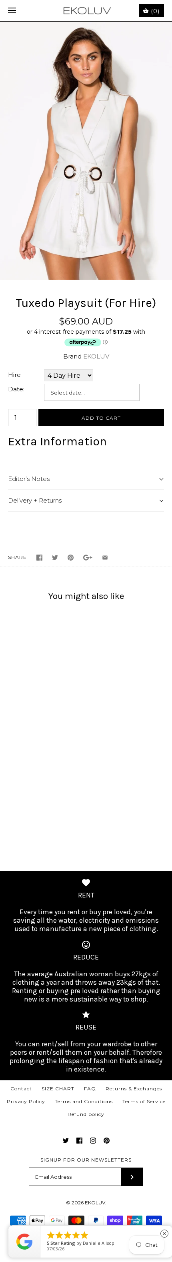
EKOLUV (96, 356)
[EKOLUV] (86, 10)
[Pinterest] (107, 1141)
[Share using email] (105, 558)
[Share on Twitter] (55, 558)
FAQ (90, 1089)
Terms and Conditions (84, 1101)
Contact (21, 1089)
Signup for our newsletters (86, 1160)
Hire (14, 375)
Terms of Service (144, 1101)
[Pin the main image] (71, 558)
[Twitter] (66, 1141)
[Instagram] (93, 1141)
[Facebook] (79, 1141)
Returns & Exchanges (134, 1089)
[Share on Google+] (87, 558)
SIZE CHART (58, 1089)
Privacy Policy (26, 1101)
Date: (16, 389)
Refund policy (86, 1114)
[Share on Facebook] (39, 558)
